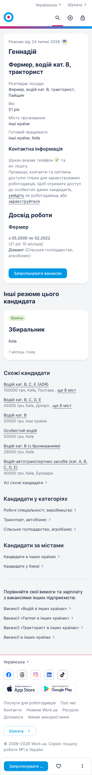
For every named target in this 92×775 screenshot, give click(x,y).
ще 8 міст (66, 390)
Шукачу (75, 4)
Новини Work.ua (41, 709)
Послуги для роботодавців (30, 702)
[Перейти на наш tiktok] (62, 675)
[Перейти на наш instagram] (35, 675)
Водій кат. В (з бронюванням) (32, 445)
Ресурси (70, 709)
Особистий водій (20, 430)
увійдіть (16, 195)
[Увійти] (82, 18)
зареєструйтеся (24, 201)
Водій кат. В (15, 415)
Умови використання (48, 717)
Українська (14, 661)
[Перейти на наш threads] (22, 675)
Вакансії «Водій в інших (35, 608)
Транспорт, (25, 519)
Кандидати (30, 556)
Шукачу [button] (16, 730)
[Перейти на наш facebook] (8, 675)
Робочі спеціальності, (38, 510)
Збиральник (27, 329)
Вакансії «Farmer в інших (36, 618)
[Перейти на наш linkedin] (49, 675)
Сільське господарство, (38, 529)
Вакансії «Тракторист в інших (41, 627)
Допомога (13, 717)
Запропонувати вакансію (28, 766)
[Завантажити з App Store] (21, 688)
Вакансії (27, 637)
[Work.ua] (8, 17)
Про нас (68, 702)
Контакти (13, 709)
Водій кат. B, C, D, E (22, 399)
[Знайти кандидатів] (57, 18)
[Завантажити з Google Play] (59, 688)
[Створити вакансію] (70, 18)
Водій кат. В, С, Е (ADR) (26, 384)
